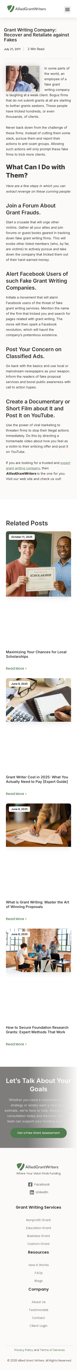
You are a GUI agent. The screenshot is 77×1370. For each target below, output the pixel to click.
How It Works (38, 1265)
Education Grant (38, 1228)
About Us (39, 1302)
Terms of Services (52, 1350)
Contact (38, 1318)
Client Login (38, 1325)
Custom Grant (38, 1244)
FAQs (39, 1273)
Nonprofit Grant (38, 1220)
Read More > (16, 668)
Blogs (38, 1281)
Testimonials (38, 1310)
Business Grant (38, 1236)
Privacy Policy (23, 1350)
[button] (67, 9)
